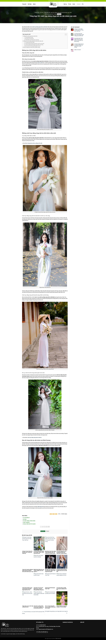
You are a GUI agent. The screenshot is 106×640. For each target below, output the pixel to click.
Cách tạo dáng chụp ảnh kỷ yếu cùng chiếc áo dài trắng (34, 44)
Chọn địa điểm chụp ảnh (29, 37)
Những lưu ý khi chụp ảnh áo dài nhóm (30, 36)
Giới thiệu (30, 4)
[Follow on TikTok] (80, 0)
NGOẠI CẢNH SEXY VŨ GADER (29, 524)
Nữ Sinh (24, 519)
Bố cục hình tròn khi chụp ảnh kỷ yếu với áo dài (32, 45)
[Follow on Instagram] (79, 0)
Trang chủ (24, 4)
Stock (74, 4)
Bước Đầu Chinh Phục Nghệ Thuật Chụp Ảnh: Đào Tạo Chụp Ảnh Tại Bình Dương (78, 40)
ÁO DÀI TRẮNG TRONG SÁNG (29, 520)
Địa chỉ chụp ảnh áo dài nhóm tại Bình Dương (32, 47)
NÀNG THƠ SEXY (77, 49)
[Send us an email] (82, 0)
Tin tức (69, 4)
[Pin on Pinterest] (47, 527)
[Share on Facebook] (41, 527)
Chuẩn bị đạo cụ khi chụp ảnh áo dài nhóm (32, 39)
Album (34, 4)
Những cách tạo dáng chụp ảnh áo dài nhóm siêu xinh (33, 41)
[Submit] (83, 4)
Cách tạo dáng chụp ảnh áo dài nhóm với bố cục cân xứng (34, 43)
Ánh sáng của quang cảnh (29, 38)
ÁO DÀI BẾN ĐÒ (26, 517)
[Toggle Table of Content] (65, 34)
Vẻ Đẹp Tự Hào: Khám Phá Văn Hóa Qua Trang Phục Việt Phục (78, 30)
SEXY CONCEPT (26, 522)
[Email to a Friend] (45, 527)
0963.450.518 (40, 506)
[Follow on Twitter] (81, 0)
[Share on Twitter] (43, 527)
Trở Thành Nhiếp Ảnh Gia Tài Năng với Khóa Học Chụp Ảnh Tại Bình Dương (79, 45)
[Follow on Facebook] (37, 632)
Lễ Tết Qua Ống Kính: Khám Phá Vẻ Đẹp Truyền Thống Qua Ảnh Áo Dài (79, 34)
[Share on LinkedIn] (49, 527)
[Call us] (83, 0)
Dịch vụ (65, 4)
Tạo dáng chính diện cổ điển (29, 42)
